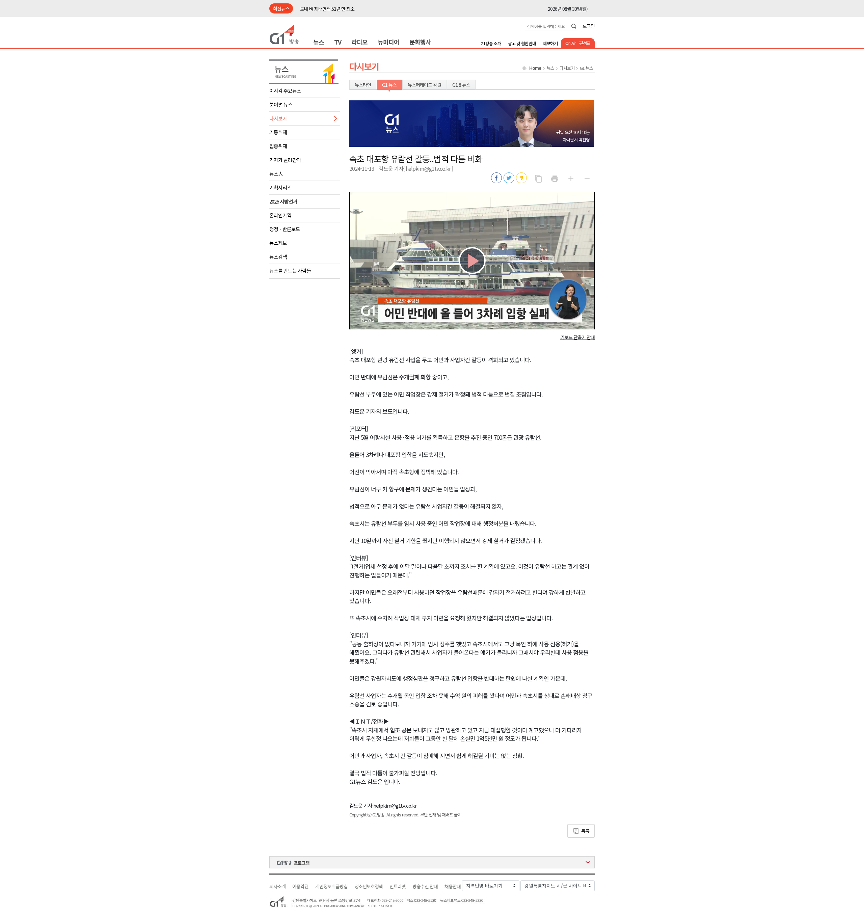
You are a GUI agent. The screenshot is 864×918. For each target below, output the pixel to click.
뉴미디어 (388, 41)
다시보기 (278, 118)
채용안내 (452, 886)
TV (337, 41)
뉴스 (318, 41)
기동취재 (278, 132)
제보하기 (550, 43)
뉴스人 (276, 173)
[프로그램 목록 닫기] (432, 862)
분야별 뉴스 (280, 104)
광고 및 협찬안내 (522, 43)
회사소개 (277, 886)
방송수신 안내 (425, 886)
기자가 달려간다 (285, 159)
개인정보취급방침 (331, 886)
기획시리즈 (280, 187)
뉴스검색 (278, 256)
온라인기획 (280, 215)
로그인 (589, 25)
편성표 (584, 43)
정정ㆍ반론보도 (284, 229)
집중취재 (278, 146)
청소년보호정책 (368, 886)
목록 (585, 831)
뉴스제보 (278, 242)
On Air (570, 43)
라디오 (359, 41)
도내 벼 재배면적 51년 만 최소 (327, 8)
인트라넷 (397, 886)
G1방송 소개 (491, 43)
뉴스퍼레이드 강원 (424, 84)
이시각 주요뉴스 (285, 90)
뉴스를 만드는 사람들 (290, 270)
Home (535, 68)
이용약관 (300, 886)
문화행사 (420, 41)
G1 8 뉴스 (461, 84)
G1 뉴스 (586, 68)
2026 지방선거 (283, 201)
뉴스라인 (363, 84)
